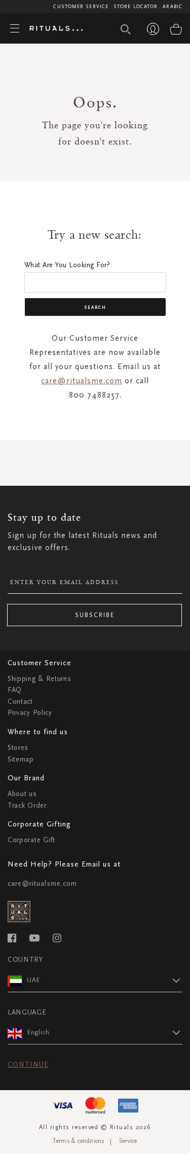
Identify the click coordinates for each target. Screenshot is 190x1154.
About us (22, 793)
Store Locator (135, 7)
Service (128, 1140)
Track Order (27, 805)
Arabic (172, 7)
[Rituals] (52, 29)
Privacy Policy (30, 712)
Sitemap (21, 759)
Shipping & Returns (39, 678)
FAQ (15, 690)
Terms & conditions (78, 1140)
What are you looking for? (67, 265)
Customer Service (80, 7)
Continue (28, 1064)
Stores (18, 747)
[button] (104, 980)
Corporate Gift (31, 840)
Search (95, 307)
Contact (20, 701)
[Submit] (126, 29)
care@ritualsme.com (81, 380)
